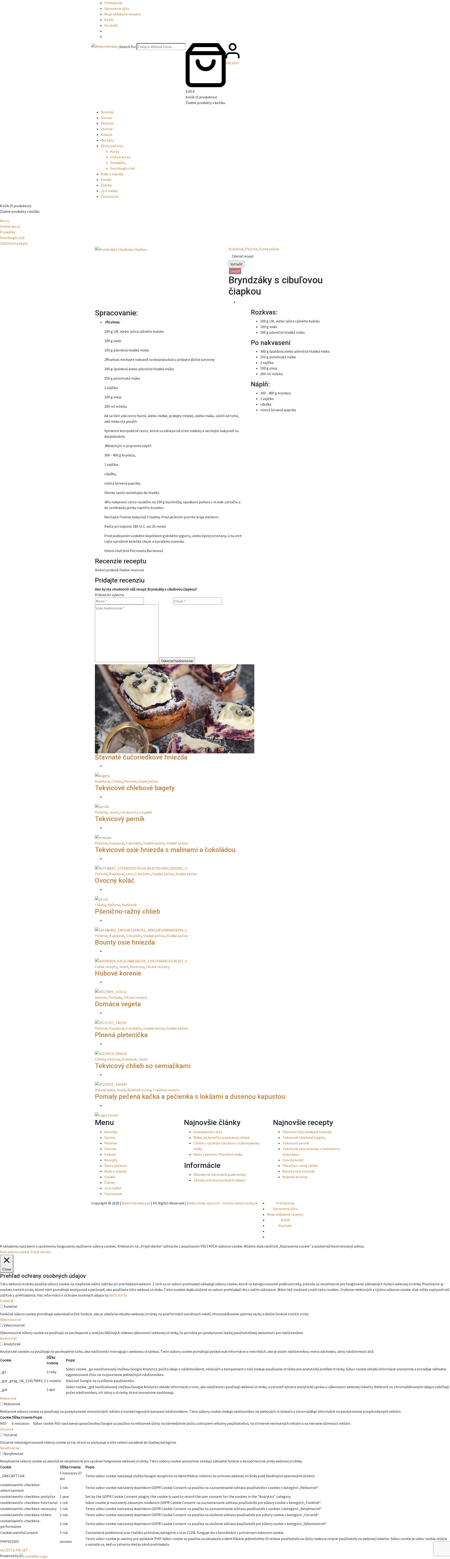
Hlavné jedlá (105, 1090)
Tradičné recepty (166, 1090)
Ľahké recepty (106, 966)
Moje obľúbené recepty (122, 14)
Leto (129, 873)
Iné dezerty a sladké (136, 812)
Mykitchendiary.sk (136, 1203)
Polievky (115, 997)
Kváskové (236, 249)
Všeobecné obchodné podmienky (219, 1174)
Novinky (107, 112)
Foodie (106, 179)
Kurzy (114, 151)
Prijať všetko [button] (40, 1251)
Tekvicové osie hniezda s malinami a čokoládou (165, 850)
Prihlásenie (113, 2)
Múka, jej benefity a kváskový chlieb (221, 1137)
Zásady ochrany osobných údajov (219, 1180)
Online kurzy (120, 157)
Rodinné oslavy (139, 1090)
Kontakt (111, 25)
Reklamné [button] (8, 1398)
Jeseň (114, 812)
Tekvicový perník (120, 819)
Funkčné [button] (6, 1300)
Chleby (117, 781)
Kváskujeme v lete (207, 1131)
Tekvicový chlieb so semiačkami (143, 1066)
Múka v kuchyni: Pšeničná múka (218, 1154)
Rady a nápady (112, 174)
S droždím (134, 843)
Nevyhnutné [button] (9, 1448)
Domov (106, 117)
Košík (108, 19)
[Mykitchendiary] (105, 46)
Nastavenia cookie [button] (14, 1251)
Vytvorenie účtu (116, 8)
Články (106, 185)
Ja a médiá (109, 190)
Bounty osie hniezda (125, 942)
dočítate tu (118, 1295)
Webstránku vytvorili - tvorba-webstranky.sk (222, 1203)
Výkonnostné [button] (10, 1319)
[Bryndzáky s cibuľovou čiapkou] (121, 249)
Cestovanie (110, 196)
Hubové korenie (118, 973)
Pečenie (107, 123)
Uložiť (235, 271)
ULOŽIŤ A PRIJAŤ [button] (14, 1550)
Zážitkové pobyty (14, 243)
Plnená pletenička (121, 1035)
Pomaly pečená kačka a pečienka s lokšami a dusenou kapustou (190, 1096)
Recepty (107, 140)
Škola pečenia (112, 145)
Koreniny (137, 966)
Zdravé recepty (157, 966)
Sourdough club (122, 168)
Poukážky (117, 162)
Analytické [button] (8, 1338)
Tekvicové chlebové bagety (135, 788)
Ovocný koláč (115, 880)
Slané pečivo (269, 249)
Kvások (106, 134)
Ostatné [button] (6, 1429)
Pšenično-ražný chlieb (127, 911)
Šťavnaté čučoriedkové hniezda (141, 757)
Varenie (107, 129)
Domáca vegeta (118, 1004)
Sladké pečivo (154, 843)
